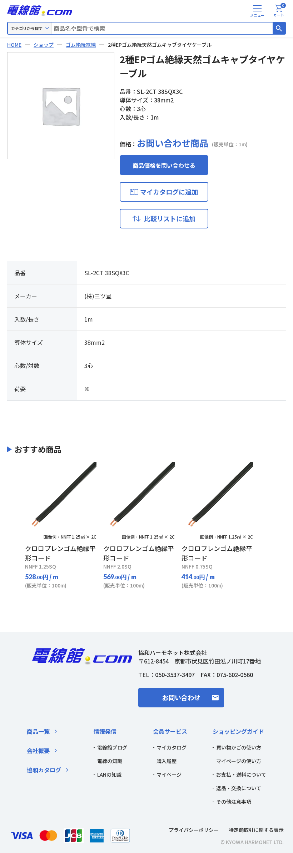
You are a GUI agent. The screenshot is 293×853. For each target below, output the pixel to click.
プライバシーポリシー (194, 829)
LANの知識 (109, 774)
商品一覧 (38, 731)
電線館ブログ (112, 747)
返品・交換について (238, 788)
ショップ (44, 44)
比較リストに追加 (169, 218)
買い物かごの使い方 (238, 747)
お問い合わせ (181, 697)
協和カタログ (44, 770)
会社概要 (38, 750)
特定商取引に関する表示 (256, 829)
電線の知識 (109, 760)
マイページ (169, 774)
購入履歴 (167, 760)
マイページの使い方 (238, 760)
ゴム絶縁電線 (81, 44)
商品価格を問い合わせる (164, 165)
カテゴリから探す (27, 28)
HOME (14, 44)
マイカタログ (172, 747)
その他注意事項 (233, 801)
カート (278, 11)
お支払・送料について (241, 774)
